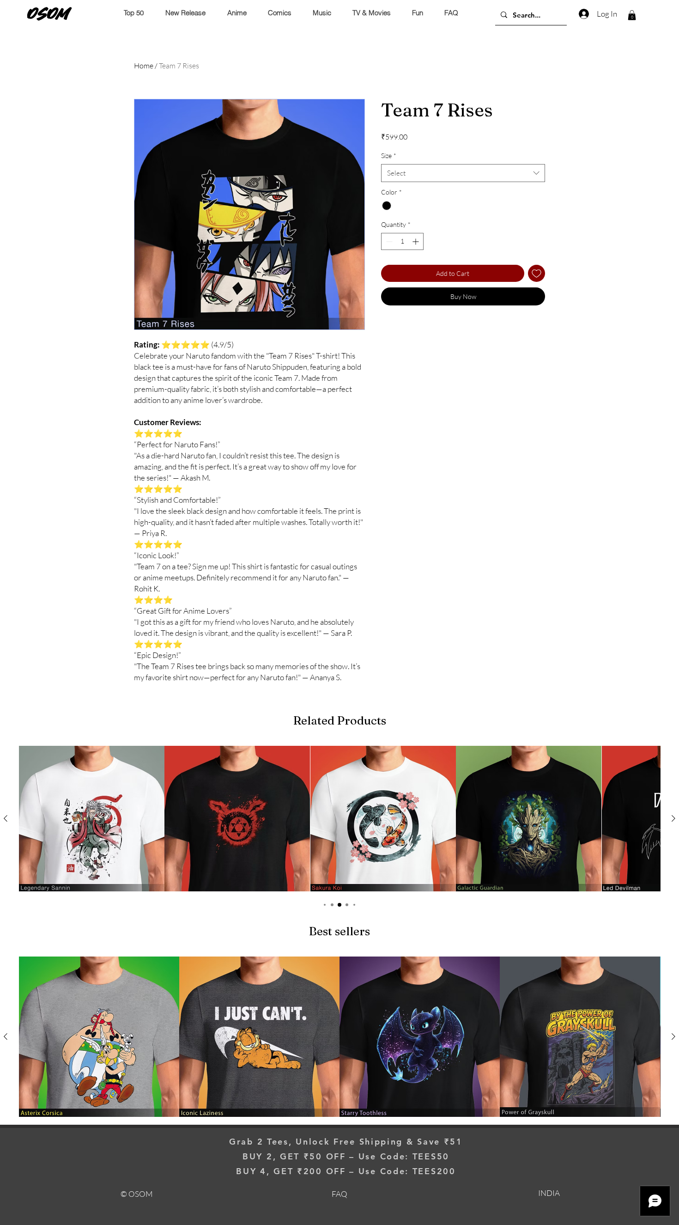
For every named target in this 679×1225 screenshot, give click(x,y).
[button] (632, 15)
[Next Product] (673, 818)
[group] (339, 818)
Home (143, 65)
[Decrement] (388, 241)
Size (388, 155)
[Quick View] (91, 818)
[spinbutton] (402, 241)
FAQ (339, 1194)
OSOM (48, 13)
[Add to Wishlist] (536, 273)
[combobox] (463, 173)
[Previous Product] (5, 818)
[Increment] (416, 241)
